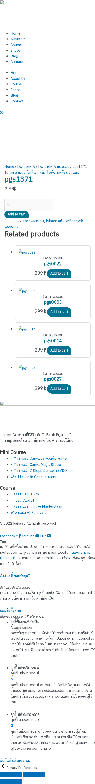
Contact (17, 62)
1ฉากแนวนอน (15, 172)
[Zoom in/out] (5, 774)
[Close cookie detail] (3, 767)
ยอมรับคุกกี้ (22, 575)
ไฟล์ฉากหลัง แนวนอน (53, 167)
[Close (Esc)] (39, 774)
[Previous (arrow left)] (5, 781)
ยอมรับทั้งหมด (10, 610)
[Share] (28, 774)
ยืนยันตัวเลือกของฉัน (15, 760)
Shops (16, 51)
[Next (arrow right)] (16, 781)
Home (15, 34)
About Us (18, 39)
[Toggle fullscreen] (16, 774)
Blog (14, 56)
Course (16, 45)
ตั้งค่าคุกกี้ (6, 575)
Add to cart (16, 214)
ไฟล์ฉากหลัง (26, 167)
